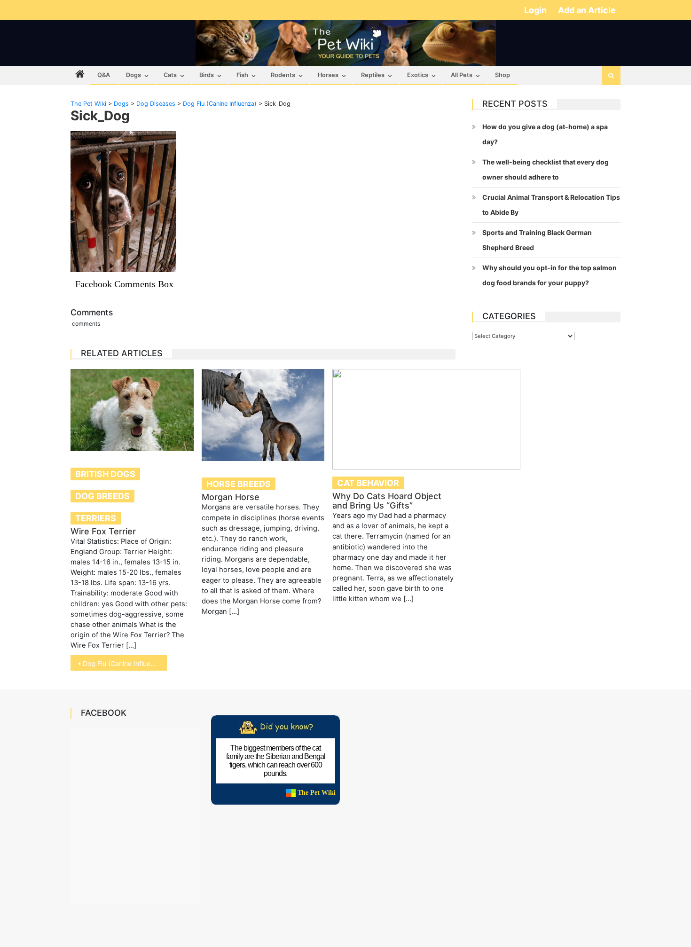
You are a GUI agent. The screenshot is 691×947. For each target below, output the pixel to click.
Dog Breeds (102, 496)
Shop (502, 74)
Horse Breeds (238, 484)
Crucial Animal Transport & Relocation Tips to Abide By (551, 204)
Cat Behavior (368, 483)
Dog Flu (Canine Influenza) (123, 663)
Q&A (103, 74)
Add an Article (587, 10)
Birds (206, 74)
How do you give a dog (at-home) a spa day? (545, 134)
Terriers (95, 518)
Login (536, 10)
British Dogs (105, 474)
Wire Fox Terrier (103, 531)
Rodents (283, 74)
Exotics (417, 74)
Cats (170, 74)
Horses (328, 74)
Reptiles (373, 74)
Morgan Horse (230, 497)
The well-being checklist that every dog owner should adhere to (545, 169)
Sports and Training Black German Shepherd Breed (537, 239)
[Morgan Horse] (263, 415)
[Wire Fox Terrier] (132, 410)
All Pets (461, 74)
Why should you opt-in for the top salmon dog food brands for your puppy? (549, 275)
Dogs (133, 74)
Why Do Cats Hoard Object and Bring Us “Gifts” (386, 500)
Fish (242, 74)
